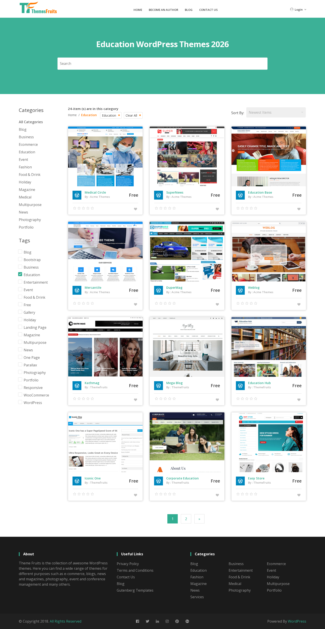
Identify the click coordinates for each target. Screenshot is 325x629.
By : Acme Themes (97, 197)
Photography (30, 219)
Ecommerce (28, 144)
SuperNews (174, 192)
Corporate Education (182, 478)
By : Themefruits (96, 387)
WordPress (297, 621)
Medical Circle (95, 192)
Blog (189, 10)
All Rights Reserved (65, 621)
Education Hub (259, 383)
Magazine (27, 189)
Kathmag (92, 383)
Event (23, 159)
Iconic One (93, 478)
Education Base (260, 192)
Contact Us (208, 10)
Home (138, 10)
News (23, 212)
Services (197, 596)
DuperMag (174, 287)
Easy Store (256, 478)
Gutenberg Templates (135, 590)
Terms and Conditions (135, 570)
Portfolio (26, 227)
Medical (25, 197)
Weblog (254, 287)
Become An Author (163, 10)
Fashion (25, 167)
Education (27, 152)
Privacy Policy (128, 563)
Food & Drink (29, 174)
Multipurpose (30, 204)
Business (26, 137)
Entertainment (241, 570)
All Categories (31, 121)
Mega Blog (174, 383)
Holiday (25, 182)
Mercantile (93, 287)
